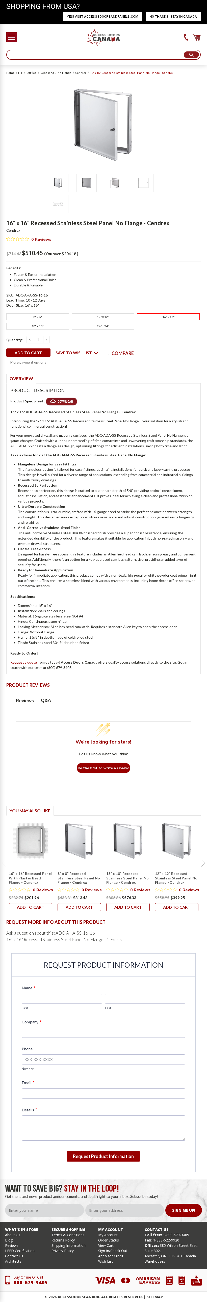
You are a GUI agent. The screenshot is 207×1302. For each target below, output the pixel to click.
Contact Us (14, 1256)
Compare (123, 353)
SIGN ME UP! (183, 1210)
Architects (13, 1261)
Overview (21, 378)
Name (28, 987)
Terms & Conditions (67, 1234)
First (25, 1008)
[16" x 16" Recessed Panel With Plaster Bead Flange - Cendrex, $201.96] (30, 841)
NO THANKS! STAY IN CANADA (173, 16)
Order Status (108, 1240)
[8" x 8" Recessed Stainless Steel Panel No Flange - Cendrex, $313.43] (79, 841)
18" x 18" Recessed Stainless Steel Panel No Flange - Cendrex (127, 877)
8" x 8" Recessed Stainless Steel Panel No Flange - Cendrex (79, 877)
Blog (9, 1240)
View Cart (106, 1245)
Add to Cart (30, 907)
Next (203, 863)
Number (28, 1069)
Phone (27, 1048)
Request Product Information (103, 1156)
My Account (108, 1234)
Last (108, 1008)
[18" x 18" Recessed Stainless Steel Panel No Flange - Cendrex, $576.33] (128, 841)
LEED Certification (20, 1250)
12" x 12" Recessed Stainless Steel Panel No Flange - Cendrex (176, 877)
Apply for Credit (110, 1256)
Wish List (105, 1261)
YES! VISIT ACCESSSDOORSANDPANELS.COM (102, 16)
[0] (197, 37)
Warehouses (155, 1261)
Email (28, 1082)
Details (29, 1109)
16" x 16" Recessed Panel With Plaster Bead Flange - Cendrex (30, 877)
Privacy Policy (62, 1250)
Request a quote (23, 662)
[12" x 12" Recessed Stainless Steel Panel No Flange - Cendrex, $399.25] (176, 841)
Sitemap (154, 1296)
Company (31, 1021)
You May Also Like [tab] (30, 810)
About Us (12, 1234)
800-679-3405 (30, 1282)
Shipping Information (68, 1245)
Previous (3, 863)
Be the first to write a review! (103, 768)
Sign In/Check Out (112, 1250)
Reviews (11, 1245)
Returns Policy (63, 1240)
